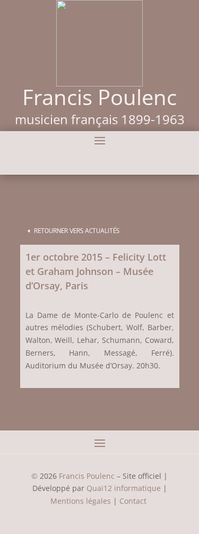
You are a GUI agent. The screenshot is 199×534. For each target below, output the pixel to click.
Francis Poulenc (87, 476)
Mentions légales (80, 501)
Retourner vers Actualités (76, 231)
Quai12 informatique (123, 488)
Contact (134, 501)
